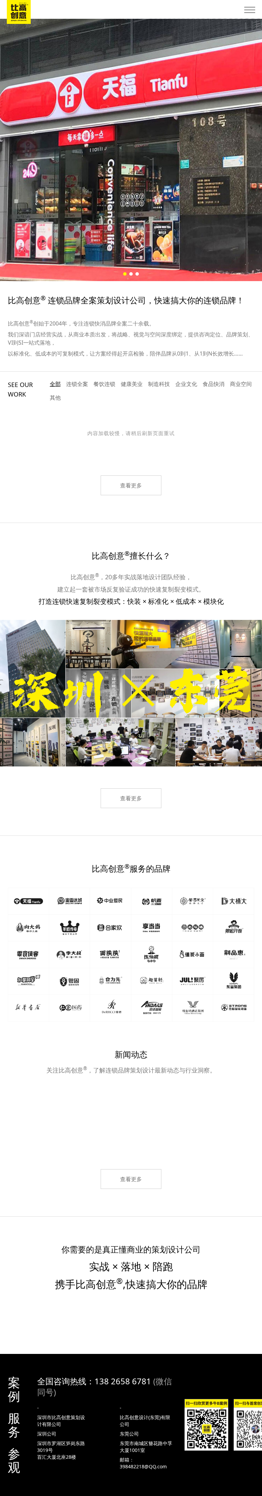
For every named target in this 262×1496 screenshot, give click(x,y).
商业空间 (241, 384)
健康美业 (132, 384)
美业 (142, 1100)
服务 (14, 1425)
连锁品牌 (68, 1100)
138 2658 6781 (122, 1381)
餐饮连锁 (104, 384)
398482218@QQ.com (143, 1466)
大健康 (108, 1100)
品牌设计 (179, 1100)
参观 (14, 1460)
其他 (55, 397)
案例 (14, 1389)
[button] (125, 274)
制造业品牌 (223, 1100)
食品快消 (213, 384)
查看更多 (131, 485)
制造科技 (159, 384)
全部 (55, 384)
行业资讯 (131, 1119)
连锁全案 (77, 384)
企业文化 (186, 384)
